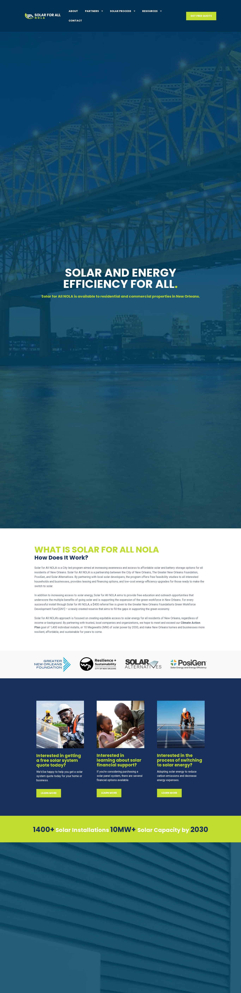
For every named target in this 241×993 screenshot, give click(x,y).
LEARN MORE (49, 793)
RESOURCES (150, 11)
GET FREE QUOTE (201, 16)
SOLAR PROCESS (120, 11)
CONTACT (75, 20)
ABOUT (73, 11)
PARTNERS (92, 11)
